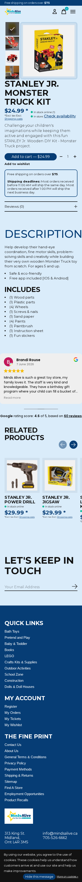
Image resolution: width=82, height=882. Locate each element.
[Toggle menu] (72, 11)
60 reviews (73, 416)
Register (11, 706)
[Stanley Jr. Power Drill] (22, 475)
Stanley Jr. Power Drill (20, 499)
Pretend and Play (17, 637)
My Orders (13, 713)
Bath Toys (12, 631)
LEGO (9, 656)
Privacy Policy (15, 763)
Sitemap (11, 781)
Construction (14, 680)
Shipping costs (14, 118)
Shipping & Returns (19, 775)
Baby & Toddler (16, 644)
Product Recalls (16, 800)
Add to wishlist (17, 164)
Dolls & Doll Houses (19, 687)
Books (9, 650)
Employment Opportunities (24, 794)
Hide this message (39, 876)
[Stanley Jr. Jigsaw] (59, 475)
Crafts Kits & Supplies (21, 662)
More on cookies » (67, 876)
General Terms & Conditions (25, 757)
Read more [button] (12, 398)
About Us (11, 751)
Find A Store (14, 788)
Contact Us (13, 745)
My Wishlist (13, 725)
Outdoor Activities (18, 668)
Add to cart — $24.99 (31, 157)
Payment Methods (18, 769)
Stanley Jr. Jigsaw (56, 499)
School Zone (14, 674)
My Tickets (13, 719)
